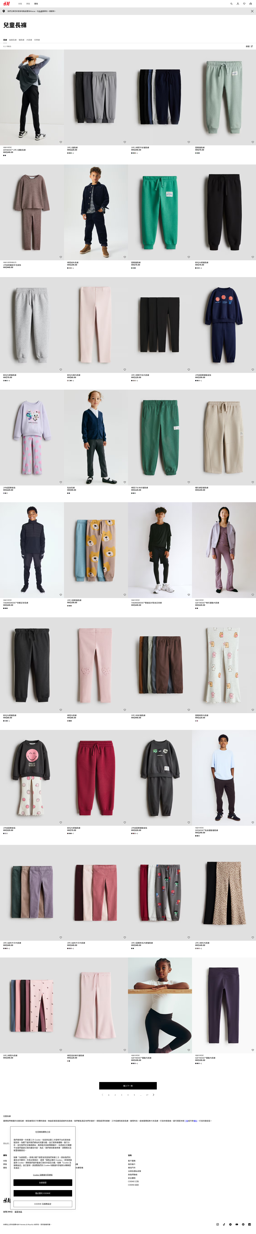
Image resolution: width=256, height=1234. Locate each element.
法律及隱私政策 (134, 1171)
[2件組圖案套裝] (32, 437)
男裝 (28, 3)
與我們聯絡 (132, 1174)
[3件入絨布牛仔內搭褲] (32, 893)
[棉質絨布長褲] (96, 212)
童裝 (36, 3)
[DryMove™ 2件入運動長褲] (32, 97)
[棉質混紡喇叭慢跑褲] (96, 1005)
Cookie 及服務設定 (42, 1204)
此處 (40, 11)
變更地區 (18, 1211)
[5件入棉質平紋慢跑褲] (160, 97)
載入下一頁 (128, 1085)
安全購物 (131, 1178)
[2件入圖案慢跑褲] (96, 550)
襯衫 (195, 1120)
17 (147, 1094)
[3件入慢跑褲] (96, 97)
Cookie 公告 (133, 1181)
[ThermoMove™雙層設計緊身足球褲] (160, 550)
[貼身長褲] (96, 437)
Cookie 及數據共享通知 (43, 1175)
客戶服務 (131, 1160)
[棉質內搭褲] (96, 665)
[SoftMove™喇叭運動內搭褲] (224, 550)
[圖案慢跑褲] (224, 97)
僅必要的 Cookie (42, 1193)
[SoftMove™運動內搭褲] (160, 1005)
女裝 (20, 3)
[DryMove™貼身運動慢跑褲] (224, 778)
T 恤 (186, 1120)
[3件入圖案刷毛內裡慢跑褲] (160, 893)
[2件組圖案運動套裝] (224, 325)
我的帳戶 (131, 1164)
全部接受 (43, 1182)
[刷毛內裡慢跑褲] (224, 212)
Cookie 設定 (133, 1185)
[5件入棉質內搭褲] (32, 1005)
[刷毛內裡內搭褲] (96, 325)
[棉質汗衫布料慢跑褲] (160, 437)
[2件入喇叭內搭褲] (224, 893)
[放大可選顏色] (4, 155)
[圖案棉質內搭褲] (224, 665)
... (141, 1094)
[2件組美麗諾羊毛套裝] (32, 212)
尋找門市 (131, 1167)
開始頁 (6, 1143)
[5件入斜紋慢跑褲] (160, 665)
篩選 (248, 46)
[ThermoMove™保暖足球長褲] (32, 550)
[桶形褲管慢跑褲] (224, 437)
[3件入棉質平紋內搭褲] (160, 325)
